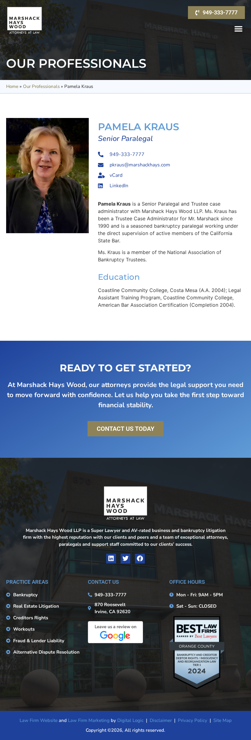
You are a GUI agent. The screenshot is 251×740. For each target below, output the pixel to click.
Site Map (222, 720)
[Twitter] (125, 559)
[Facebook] (140, 559)
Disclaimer (161, 720)
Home (12, 86)
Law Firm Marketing (89, 720)
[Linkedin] (111, 559)
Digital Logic (130, 720)
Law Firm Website (39, 720)
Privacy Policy (192, 720)
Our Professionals (41, 86)
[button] (238, 28)
